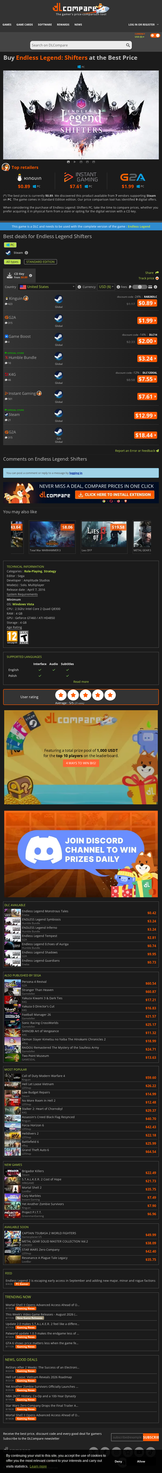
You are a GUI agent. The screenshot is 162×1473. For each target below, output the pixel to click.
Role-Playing (33, 571)
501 (9, 398)
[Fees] (139, 287)
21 (9, 419)
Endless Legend (139, 226)
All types (12, 262)
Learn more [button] (38, 1466)
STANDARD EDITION (40, 262)
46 (9, 379)
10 (9, 362)
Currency (89, 286)
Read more (81, 681)
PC (12, 245)
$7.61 (146, 396)
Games (7, 24)
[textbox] (35, 287)
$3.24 (146, 358)
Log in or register (141, 24)
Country (10, 286)
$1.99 (146, 320)
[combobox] (47, 287)
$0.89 (146, 303)
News (78, 24)
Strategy (50, 571)
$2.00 (146, 341)
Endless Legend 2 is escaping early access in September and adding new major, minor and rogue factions (80, 1280)
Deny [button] (118, 1461)
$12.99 (144, 415)
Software (45, 24)
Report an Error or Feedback (135, 451)
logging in (75, 473)
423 (9, 303)
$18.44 (144, 435)
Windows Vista (23, 604)
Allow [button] (141, 1461)
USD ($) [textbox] (105, 286)
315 (9, 322)
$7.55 (146, 379)
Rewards (63, 24)
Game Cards (24, 24)
